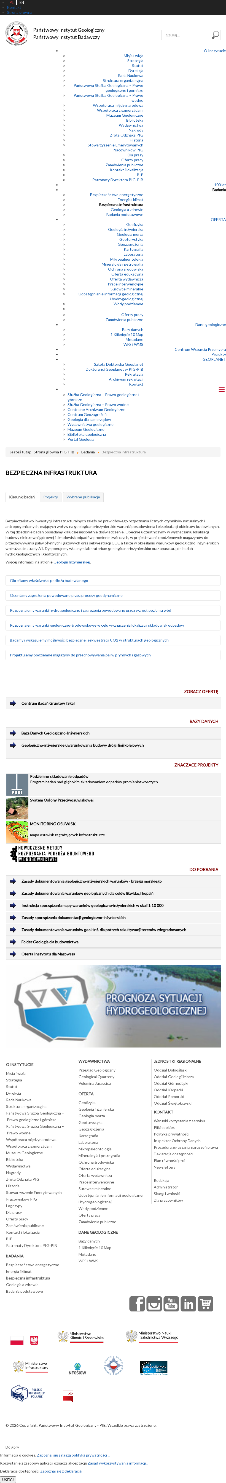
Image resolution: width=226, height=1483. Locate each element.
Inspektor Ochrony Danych (177, 1140)
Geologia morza (130, 234)
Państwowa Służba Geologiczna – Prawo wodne (35, 1129)
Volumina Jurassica (95, 1083)
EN (22, 2)
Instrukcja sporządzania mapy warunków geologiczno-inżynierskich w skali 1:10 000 (92, 905)
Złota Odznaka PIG (126, 135)
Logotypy (14, 1205)
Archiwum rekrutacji (126, 379)
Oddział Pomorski (169, 1096)
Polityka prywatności (171, 1134)
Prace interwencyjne (125, 284)
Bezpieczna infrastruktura (121, 204)
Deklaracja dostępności (173, 1153)
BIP (140, 174)
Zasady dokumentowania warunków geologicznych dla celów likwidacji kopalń (87, 893)
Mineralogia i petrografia (122, 264)
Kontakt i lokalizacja (126, 169)
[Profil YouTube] (171, 1303)
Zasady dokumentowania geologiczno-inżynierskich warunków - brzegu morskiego (91, 881)
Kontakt (136, 384)
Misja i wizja (133, 55)
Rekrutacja (134, 374)
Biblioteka (134, 120)
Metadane (134, 339)
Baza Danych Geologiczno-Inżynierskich (55, 733)
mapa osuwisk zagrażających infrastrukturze (67, 829)
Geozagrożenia (130, 244)
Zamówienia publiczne (124, 164)
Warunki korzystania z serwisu (179, 1120)
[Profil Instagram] (154, 1303)
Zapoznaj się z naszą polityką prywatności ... (73, 1455)
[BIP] (68, 1392)
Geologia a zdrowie (127, 209)
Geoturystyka (131, 239)
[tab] (22, 497)
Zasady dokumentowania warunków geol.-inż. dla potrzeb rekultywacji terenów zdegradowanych (103, 929)
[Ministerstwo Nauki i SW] (152, 1335)
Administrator (166, 1187)
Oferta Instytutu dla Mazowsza (48, 954)
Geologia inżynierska (125, 229)
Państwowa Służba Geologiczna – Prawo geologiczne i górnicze (108, 88)
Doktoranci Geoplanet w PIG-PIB (114, 369)
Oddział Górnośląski (171, 1083)
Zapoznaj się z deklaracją (61, 1471)
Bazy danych (132, 329)
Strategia (135, 60)
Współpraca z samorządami (120, 110)
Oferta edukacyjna (127, 274)
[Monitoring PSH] (113, 1006)
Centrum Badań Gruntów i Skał (48, 703)
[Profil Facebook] (137, 1303)
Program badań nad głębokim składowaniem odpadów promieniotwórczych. (94, 779)
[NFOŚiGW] (77, 1365)
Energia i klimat (130, 199)
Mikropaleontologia (126, 259)
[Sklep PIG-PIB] (206, 1303)
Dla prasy (135, 155)
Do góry (12, 1447)
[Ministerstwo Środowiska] (80, 1335)
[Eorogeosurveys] (154, 1365)
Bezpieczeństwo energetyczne (116, 194)
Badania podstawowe (124, 214)
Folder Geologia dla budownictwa (50, 941)
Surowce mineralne (127, 289)
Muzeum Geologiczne (124, 115)
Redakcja (161, 1180)
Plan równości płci (169, 1160)
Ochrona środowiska (125, 269)
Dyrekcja (135, 70)
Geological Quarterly (96, 1076)
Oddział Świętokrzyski (173, 1103)
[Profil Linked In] (189, 1303)
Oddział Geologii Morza (174, 1076)
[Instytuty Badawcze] (113, 1365)
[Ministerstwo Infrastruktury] (30, 1365)
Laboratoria (133, 254)
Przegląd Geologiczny (97, 1070)
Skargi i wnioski (167, 1193)
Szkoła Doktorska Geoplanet (118, 364)
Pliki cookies (164, 1127)
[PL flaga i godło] (24, 1335)
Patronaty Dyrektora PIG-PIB (117, 179)
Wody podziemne (128, 303)
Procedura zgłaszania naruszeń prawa (186, 1147)
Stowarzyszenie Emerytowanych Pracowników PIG (115, 147)
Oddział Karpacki (168, 1089)
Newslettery (165, 1167)
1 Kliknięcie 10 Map (127, 334)
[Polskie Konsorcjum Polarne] (28, 1392)
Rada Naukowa (130, 75)
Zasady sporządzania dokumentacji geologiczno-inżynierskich (73, 917)
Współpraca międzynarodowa (118, 105)
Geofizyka (134, 224)
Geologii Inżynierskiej (71, 562)
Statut (137, 65)
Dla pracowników (168, 1200)
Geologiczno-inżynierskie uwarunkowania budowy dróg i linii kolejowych (82, 745)
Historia (136, 140)
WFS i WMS (133, 344)
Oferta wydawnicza (126, 279)
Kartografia (133, 249)
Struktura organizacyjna (123, 80)
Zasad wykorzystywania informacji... (118, 1463)
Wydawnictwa (131, 125)
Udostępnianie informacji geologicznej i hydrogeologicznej (111, 296)
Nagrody (136, 130)
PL (12, 2)
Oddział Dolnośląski (170, 1070)
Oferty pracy (132, 159)
